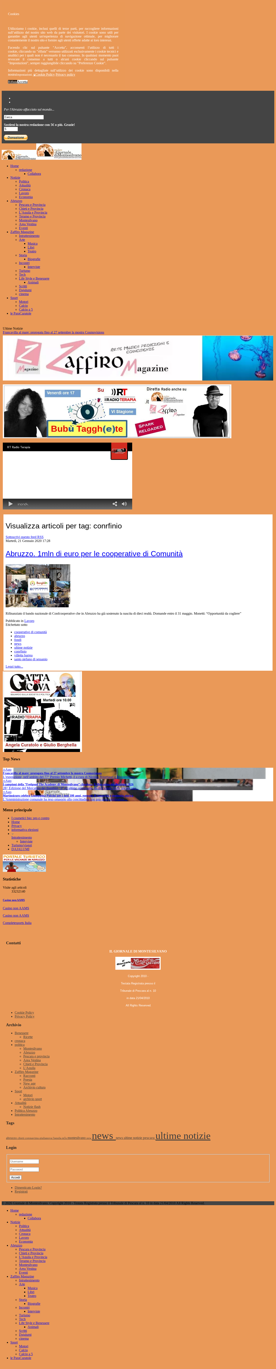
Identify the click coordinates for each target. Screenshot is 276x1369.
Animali (33, 282)
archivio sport (32, 1099)
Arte (22, 239)
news (17, 643)
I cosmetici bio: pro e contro (30, 818)
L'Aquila (29, 1068)
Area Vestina (27, 224)
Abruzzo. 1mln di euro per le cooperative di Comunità (94, 553)
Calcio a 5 (26, 309)
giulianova (46, 1138)
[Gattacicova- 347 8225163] (42, 751)
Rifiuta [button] (12, 82)
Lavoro (24, 193)
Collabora (34, 173)
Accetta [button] (22, 82)
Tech (22, 274)
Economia (26, 197)
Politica (24, 181)
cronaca (20, 1041)
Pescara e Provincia (32, 205)
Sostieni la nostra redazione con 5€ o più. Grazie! (39, 125)
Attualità (25, 185)
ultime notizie (23, 647)
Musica (33, 243)
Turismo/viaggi (21, 845)
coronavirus (32, 1138)
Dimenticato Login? (28, 1187)
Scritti (23, 286)
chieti (21, 1138)
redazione (25, 170)
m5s (64, 1138)
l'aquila (57, 1138)
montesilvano (76, 1138)
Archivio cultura (34, 1087)
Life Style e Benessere (34, 278)
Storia (23, 255)
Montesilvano (28, 220)
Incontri (24, 263)
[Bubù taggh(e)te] (117, 437)
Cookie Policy (24, 1012)
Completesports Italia (17, 923)
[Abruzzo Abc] (24, 870)
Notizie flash (32, 1107)
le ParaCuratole (20, 313)
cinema (24, 294)
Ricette (28, 1037)
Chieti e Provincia (31, 208)
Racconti (29, 1076)
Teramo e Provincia (32, 216)
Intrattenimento (29, 236)
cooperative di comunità (30, 632)
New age (29, 1083)
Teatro (32, 251)
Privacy (16, 826)
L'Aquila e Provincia (33, 212)
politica (20, 1044)
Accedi (15, 1177)
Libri (31, 247)
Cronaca (24, 189)
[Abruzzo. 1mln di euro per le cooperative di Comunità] (38, 606)
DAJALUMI (20, 849)
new (89, 1138)
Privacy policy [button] (65, 74)
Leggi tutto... (14, 666)
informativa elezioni (24, 830)
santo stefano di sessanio (30, 659)
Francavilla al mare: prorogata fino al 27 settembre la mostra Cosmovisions (53, 332)
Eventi (23, 228)
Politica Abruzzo (26, 1110)
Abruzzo (16, 201)
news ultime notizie (129, 1138)
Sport (14, 298)
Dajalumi (25, 290)
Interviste (34, 267)
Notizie (15, 177)
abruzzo (19, 636)
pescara (149, 1138)
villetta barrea (23, 655)
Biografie (34, 259)
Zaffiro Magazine (22, 232)
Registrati (21, 1191)
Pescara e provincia (36, 1056)
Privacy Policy (24, 1016)
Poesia (27, 1079)
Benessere (21, 1033)
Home (14, 166)
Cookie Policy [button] (45, 74)
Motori (23, 302)
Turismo (24, 271)
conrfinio (20, 651)
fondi (17, 640)
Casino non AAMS (14, 900)
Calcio (23, 305)
